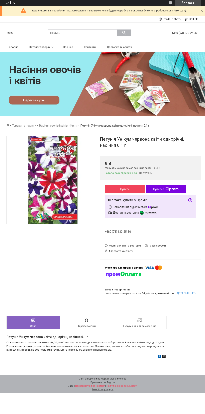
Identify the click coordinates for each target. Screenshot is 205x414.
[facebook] (159, 356)
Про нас (68, 47)
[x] (164, 356)
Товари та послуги (24, 125)
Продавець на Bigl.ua (102, 382)
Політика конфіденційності (122, 386)
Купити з (159, 189)
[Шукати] (124, 32)
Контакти (90, 47)
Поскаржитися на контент (90, 386)
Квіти (73, 125)
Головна (13, 47)
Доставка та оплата (119, 47)
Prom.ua (121, 378)
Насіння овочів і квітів (53, 125)
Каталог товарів (39, 47)
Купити (125, 189)
